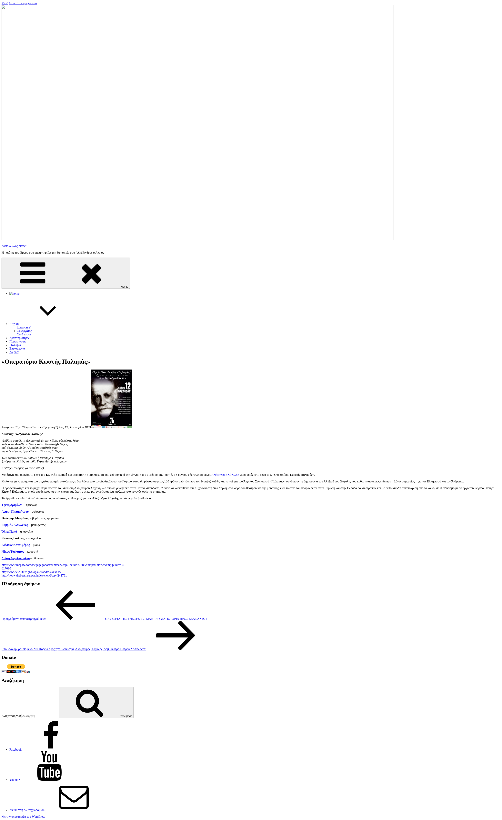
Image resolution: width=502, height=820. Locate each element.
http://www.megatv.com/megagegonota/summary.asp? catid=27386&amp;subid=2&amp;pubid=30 (63, 565)
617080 (6, 568)
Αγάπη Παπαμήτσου (15, 511)
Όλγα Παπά (9, 531)
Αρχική (14, 323)
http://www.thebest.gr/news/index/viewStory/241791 (34, 575)
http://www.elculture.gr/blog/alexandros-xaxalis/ (31, 572)
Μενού (124, 286)
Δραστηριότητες (19, 338)
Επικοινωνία (17, 348)
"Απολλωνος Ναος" (14, 246)
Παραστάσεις (17, 341)
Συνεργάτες (24, 330)
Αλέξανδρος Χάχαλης (225, 474)
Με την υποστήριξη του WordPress (23, 816)
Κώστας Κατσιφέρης (16, 545)
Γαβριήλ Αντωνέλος (15, 525)
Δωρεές (14, 352)
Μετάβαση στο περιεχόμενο (19, 3)
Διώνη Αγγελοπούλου (16, 558)
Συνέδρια (15, 345)
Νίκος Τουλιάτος (13, 551)
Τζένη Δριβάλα (12, 505)
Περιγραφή (24, 327)
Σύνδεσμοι (24, 334)
